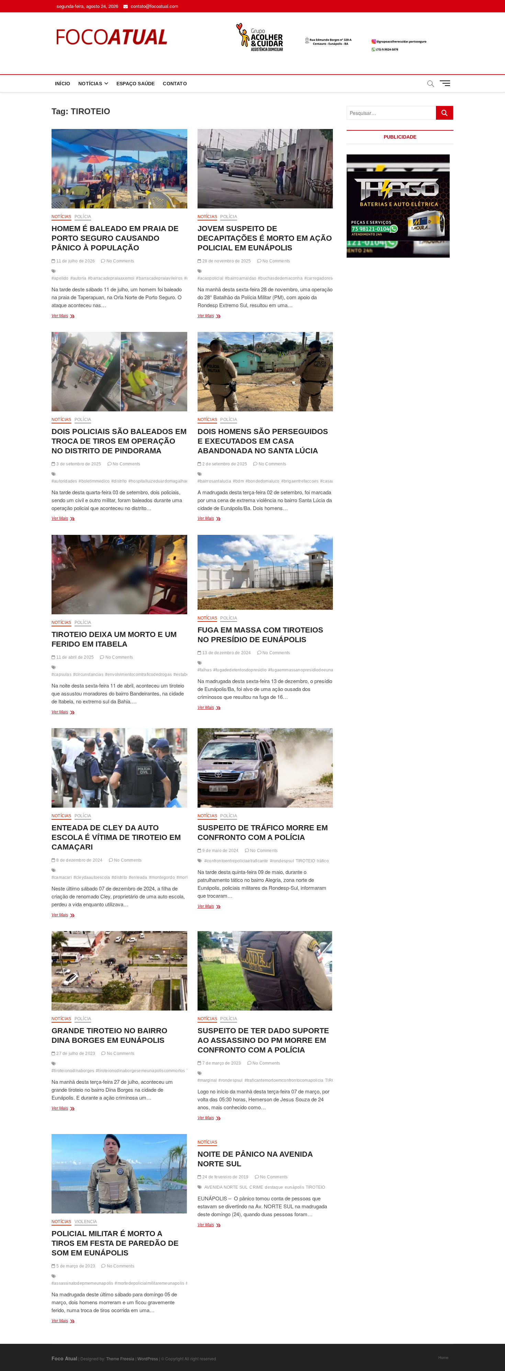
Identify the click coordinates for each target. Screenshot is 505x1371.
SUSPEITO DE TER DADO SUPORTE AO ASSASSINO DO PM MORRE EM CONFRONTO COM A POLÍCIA (263, 1040)
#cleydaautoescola (92, 877)
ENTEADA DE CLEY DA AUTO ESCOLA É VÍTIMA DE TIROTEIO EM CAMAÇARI (116, 837)
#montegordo (162, 877)
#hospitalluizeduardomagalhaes (159, 481)
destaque (274, 1187)
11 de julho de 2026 (75, 261)
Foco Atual (64, 1358)
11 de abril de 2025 (74, 657)
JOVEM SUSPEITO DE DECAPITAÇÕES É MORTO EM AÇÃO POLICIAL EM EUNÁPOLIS (265, 238)
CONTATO (175, 83)
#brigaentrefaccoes (300, 481)
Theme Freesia (120, 1358)
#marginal (207, 1080)
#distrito (119, 481)
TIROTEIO (305, 861)
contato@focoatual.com (154, 6)
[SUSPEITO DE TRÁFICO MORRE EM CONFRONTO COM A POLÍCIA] (265, 768)
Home (443, 1357)
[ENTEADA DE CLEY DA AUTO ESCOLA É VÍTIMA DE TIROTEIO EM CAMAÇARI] (119, 768)
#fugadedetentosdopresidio (240, 670)
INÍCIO (62, 83)
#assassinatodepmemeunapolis (82, 1283)
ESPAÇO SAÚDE (135, 83)
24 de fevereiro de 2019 (225, 1177)
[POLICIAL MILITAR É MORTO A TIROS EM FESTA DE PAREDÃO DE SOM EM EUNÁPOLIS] (119, 1173)
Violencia (86, 1221)
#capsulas (61, 674)
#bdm (238, 481)
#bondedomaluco (263, 481)
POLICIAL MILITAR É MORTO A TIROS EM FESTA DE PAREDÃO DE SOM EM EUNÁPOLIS (115, 1243)
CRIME (256, 1187)
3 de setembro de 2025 (78, 464)
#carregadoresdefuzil (325, 278)
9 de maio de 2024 (220, 850)
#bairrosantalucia (214, 481)
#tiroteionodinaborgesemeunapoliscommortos (140, 1070)
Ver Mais (72, 316)
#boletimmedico (94, 481)
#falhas (205, 670)
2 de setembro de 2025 (224, 464)
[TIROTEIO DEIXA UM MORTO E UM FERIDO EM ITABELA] (119, 574)
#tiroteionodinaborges (73, 1070)
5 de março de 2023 (75, 1266)
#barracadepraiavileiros (159, 278)
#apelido (60, 278)
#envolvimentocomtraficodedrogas (138, 674)
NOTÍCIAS (90, 83)
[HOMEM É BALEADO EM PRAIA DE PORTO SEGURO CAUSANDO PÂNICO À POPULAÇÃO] (119, 168)
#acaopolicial (211, 278)
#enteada (138, 877)
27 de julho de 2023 (75, 1053)
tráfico (322, 861)
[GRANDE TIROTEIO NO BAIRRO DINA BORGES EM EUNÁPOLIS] (119, 971)
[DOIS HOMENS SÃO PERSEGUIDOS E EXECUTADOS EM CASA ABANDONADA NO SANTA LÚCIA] (265, 371)
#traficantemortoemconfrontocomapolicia (284, 1080)
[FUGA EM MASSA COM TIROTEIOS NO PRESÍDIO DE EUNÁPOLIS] (265, 572)
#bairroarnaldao (240, 278)
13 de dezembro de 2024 (226, 652)
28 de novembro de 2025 (226, 261)
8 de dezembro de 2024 (78, 860)
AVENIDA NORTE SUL (226, 1187)
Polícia (83, 216)
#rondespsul (282, 861)
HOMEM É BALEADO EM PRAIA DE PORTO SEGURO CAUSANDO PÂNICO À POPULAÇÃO (115, 238)
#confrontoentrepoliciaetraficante (236, 861)
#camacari (62, 877)
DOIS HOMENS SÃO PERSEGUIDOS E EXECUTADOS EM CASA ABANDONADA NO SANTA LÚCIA (263, 441)
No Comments (119, 261)
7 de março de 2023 (221, 1063)
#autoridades (64, 481)
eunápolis (294, 1187)
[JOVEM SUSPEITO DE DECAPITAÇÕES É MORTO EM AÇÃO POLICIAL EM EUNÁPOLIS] (265, 168)
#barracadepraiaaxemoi (111, 278)
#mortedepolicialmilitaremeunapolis (149, 1283)
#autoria (78, 278)
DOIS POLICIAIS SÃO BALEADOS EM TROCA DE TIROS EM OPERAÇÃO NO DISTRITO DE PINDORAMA (119, 441)
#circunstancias (88, 674)
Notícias (61, 216)
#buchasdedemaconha (280, 278)
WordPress (147, 1358)
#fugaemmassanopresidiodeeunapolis (305, 670)
